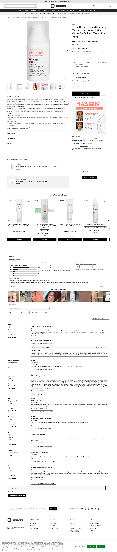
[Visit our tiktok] (95, 508)
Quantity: (75, 83)
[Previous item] (8, 221)
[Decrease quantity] (74, 87)
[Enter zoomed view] (66, 78)
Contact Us (33, 523)
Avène (18, 17)
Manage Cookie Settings (80, 546)
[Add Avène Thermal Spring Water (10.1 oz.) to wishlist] (105, 201)
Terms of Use (5, 550)
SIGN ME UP (53, 508)
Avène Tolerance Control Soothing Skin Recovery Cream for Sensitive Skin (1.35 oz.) (19, 225)
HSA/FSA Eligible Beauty (76, 525)
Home (9, 17)
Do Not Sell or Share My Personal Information (16, 528)
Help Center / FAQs (35, 522)
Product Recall (94, 528)
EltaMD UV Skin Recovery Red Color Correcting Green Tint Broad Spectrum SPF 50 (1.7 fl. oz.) (44, 226)
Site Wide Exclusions (95, 523)
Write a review (87, 41)
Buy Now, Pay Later (74, 531)
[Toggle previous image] (8, 51)
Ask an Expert (73, 523)
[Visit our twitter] (85, 508)
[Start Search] (36, 6)
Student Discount (75, 530)
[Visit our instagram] (88, 508)
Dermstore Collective (76, 527)
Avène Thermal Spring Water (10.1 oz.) (95, 224)
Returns (32, 525)
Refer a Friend (53, 527)
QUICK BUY (19, 239)
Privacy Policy (93, 522)
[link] (104, 6)
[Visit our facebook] (82, 508)
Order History (54, 528)
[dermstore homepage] (58, 6)
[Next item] (108, 221)
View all (104, 51)
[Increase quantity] (83, 87)
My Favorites (53, 525)
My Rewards (53, 523)
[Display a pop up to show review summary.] (24, 231)
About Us (72, 522)
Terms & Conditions (95, 525)
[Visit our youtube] (91, 508)
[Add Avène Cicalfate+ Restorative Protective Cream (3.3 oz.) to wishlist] (79, 201)
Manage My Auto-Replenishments (58, 522)
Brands (14, 17)
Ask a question (95, 41)
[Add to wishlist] (103, 94)
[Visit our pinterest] (98, 508)
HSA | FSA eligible (78, 48)
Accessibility (93, 530)
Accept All (101, 546)
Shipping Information (35, 527)
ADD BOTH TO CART (89, 177)
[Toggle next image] (68, 51)
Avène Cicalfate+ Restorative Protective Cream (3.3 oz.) (70, 225)
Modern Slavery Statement (97, 527)
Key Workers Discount (76, 528)
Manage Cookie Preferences (14, 525)
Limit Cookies (92, 546)
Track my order (34, 528)
